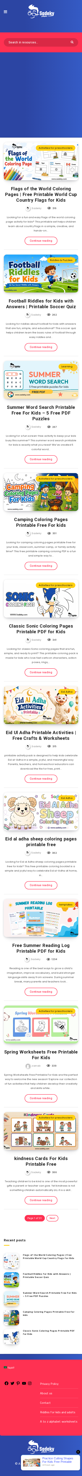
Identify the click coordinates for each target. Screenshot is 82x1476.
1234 (54, 959)
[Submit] (72, 42)
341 (54, 640)
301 (54, 533)
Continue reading (41, 240)
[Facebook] (6, 1384)
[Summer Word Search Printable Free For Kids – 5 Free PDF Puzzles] (11, 1298)
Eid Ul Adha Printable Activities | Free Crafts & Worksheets (41, 735)
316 (54, 208)
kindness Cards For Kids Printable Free (41, 1161)
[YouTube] (24, 1384)
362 (54, 853)
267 (54, 427)
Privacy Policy (49, 1384)
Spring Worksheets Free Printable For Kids (41, 1054)
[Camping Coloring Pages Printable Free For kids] (11, 1317)
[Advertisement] (41, 95)
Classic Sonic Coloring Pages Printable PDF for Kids (41, 628)
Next (52, 1218)
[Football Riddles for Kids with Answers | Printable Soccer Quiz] (11, 1279)
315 (54, 746)
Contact (45, 1402)
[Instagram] (29, 1384)
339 (53, 1066)
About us (46, 1393)
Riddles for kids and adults (57, 1412)
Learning (66, 366)
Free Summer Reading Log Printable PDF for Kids (41, 948)
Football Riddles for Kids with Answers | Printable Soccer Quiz (41, 303)
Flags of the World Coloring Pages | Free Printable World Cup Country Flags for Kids (41, 194)
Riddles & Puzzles (61, 260)
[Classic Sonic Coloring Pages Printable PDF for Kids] (11, 1336)
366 (54, 1172)
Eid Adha (66, 692)
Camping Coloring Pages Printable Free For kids (41, 522)
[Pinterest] (18, 1384)
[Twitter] (12, 1384)
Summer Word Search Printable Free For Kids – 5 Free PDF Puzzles (41, 413)
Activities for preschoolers (55, 148)
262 (54, 315)
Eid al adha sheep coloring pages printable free (41, 841)
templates (65, 904)
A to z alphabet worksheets (58, 1421)
